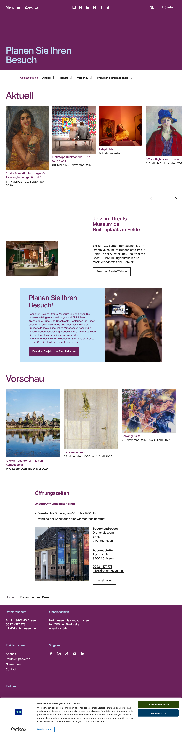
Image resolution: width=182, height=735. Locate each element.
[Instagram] (59, 653)
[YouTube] (74, 653)
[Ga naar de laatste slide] (151, 198)
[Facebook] (51, 653)
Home (10, 597)
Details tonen (44, 729)
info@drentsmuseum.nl (108, 571)
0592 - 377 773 (102, 567)
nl (152, 7)
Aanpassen (156, 713)
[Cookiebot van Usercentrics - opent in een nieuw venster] (18, 729)
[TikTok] (67, 653)
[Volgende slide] (176, 198)
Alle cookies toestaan (158, 704)
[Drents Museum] (90, 7)
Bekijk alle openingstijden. (64, 626)
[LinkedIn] (82, 653)
